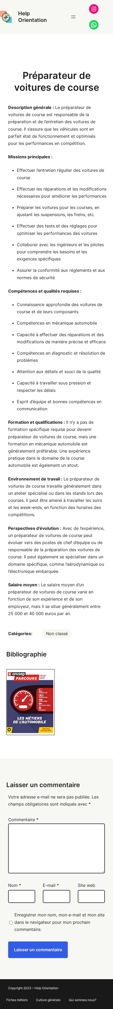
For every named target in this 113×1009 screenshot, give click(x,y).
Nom (14, 885)
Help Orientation (32, 16)
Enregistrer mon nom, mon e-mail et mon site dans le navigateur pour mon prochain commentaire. (59, 922)
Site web (86, 885)
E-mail (51, 885)
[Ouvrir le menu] (73, 17)
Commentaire (23, 819)
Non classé (57, 633)
